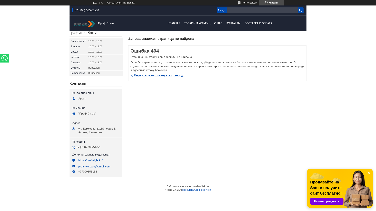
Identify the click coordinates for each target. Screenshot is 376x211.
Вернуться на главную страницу (158, 75)
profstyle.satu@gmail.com (94, 166)
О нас (218, 23)
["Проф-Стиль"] (84, 23)
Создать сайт (114, 2)
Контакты (233, 23)
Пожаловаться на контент (196, 190)
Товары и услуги (196, 23)
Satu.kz (205, 186)
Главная (174, 23)
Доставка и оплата (258, 23)
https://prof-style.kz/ (90, 160)
